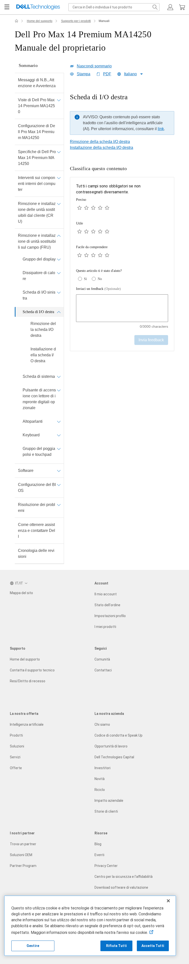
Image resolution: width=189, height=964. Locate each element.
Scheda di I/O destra (38, 312)
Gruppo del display (39, 259)
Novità (99, 779)
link (161, 129)
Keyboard (31, 435)
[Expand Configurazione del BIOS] (59, 485)
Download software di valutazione (121, 887)
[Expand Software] (59, 471)
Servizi (15, 757)
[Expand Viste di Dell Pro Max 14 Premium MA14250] (59, 100)
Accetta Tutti (153, 946)
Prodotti (16, 735)
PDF (107, 74)
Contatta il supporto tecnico (32, 670)
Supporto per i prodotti (76, 21)
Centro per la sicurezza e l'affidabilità (123, 877)
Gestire (33, 946)
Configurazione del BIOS (37, 487)
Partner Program (23, 866)
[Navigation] (7, 7)
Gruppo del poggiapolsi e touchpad (39, 451)
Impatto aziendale (108, 801)
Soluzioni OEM (21, 855)
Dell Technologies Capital (114, 757)
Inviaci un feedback (98, 289)
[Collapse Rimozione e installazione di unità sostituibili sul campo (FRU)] (59, 236)
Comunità (102, 659)
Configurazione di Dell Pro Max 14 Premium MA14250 (36, 132)
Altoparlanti (33, 421)
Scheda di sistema (39, 376)
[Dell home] (16, 21)
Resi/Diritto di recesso (27, 681)
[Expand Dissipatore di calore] (59, 273)
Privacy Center (106, 866)
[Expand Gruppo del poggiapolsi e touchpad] (59, 449)
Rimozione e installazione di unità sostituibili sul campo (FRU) (37, 241)
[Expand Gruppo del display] (59, 259)
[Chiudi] (168, 900)
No (100, 279)
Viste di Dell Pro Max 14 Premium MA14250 (36, 106)
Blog (97, 844)
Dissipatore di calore (39, 276)
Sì (85, 279)
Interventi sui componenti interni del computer (36, 184)
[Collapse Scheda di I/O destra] (59, 312)
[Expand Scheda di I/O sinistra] (59, 292)
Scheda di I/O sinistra (39, 295)
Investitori (102, 768)
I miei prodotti (105, 627)
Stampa (83, 74)
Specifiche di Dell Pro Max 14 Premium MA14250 (37, 158)
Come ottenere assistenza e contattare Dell (36, 530)
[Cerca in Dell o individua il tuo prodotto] (155, 7)
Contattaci (103, 670)
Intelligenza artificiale (27, 724)
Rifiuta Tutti (116, 946)
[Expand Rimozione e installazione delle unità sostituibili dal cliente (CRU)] (59, 204)
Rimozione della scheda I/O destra (43, 329)
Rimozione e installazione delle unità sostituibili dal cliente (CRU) (37, 212)
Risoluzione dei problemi (36, 507)
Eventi (99, 855)
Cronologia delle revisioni (36, 553)
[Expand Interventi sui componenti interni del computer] (59, 178)
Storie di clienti (106, 811)
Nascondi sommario (94, 66)
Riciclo (99, 790)
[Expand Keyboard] (59, 435)
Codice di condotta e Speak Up (118, 735)
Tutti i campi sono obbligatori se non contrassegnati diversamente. (108, 189)
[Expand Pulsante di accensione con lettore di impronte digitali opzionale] (59, 390)
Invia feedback (151, 340)
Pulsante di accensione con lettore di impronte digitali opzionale (39, 399)
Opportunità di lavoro (110, 746)
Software (25, 470)
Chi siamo (102, 724)
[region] (122, 115)
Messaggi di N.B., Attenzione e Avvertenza (37, 83)
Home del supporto (39, 21)
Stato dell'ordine (107, 605)
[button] (170, 7)
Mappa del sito (21, 593)
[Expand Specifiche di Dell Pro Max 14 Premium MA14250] (59, 152)
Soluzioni (17, 746)
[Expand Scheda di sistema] (59, 377)
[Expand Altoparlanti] (59, 421)
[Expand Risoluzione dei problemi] (59, 505)
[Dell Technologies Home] (38, 7)
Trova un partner (23, 844)
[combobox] (113, 7)
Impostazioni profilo (110, 616)
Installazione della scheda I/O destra (43, 355)
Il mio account (105, 594)
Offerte (16, 768)
